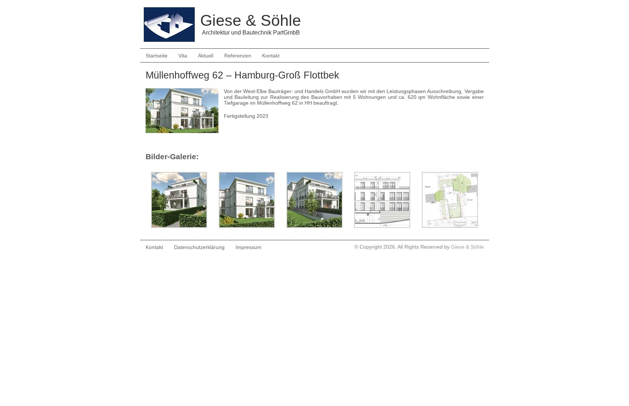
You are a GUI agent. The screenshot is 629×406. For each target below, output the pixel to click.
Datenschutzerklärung (199, 247)
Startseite (156, 56)
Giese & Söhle (467, 247)
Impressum (248, 247)
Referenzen (237, 56)
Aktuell (205, 56)
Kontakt (271, 56)
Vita (182, 56)
